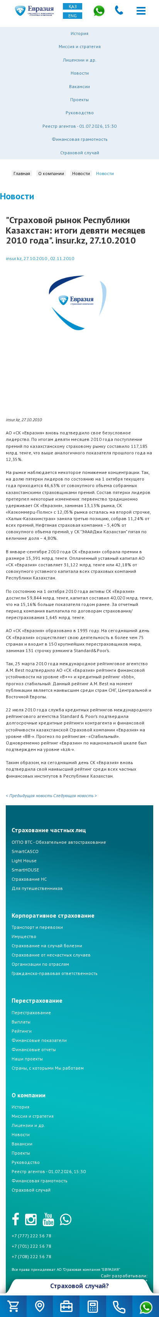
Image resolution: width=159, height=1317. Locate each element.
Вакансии (79, 86)
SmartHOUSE (25, 870)
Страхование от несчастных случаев (51, 955)
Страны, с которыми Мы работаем (48, 1068)
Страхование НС (29, 879)
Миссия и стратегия (80, 46)
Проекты (79, 99)
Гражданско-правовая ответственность (55, 973)
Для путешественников (37, 888)
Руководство (80, 112)
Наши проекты (27, 1059)
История (79, 33)
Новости (80, 73)
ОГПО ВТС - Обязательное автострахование (59, 842)
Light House (24, 860)
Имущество (24, 936)
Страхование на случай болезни (47, 945)
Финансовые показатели (39, 1040)
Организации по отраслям (40, 964)
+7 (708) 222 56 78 (31, 1256)
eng (72, 15)
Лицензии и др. (79, 60)
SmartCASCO (25, 851)
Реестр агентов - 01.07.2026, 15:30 (79, 126)
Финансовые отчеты (34, 1049)
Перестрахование (31, 1012)
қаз (73, 6)
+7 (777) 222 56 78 (31, 1236)
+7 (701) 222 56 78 (31, 1246)
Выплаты (21, 1022)
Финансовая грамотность (80, 139)
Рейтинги (22, 1031)
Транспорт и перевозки (37, 927)
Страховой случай (79, 152)
